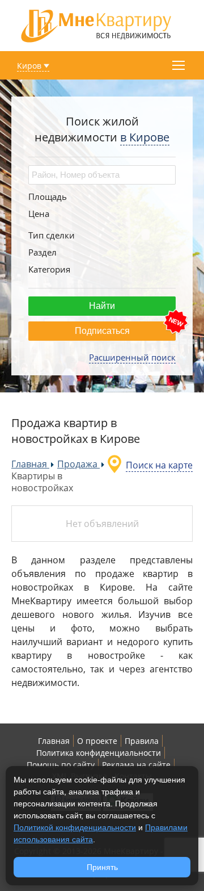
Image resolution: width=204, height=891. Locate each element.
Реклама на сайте (136, 764)
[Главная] (96, 24)
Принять (102, 867)
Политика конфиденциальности (98, 752)
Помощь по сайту (61, 764)
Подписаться (102, 331)
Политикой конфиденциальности (75, 827)
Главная (54, 740)
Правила (142, 740)
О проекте (97, 740)
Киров (29, 65)
